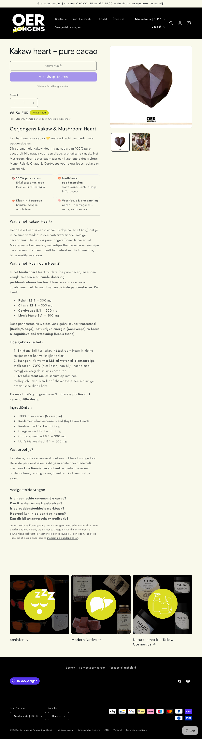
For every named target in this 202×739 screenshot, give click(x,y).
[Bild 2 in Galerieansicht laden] (141, 142)
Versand (30, 119)
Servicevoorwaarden (92, 668)
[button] (83, 19)
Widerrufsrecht (66, 730)
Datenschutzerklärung (89, 730)
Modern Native (84, 640)
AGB (107, 730)
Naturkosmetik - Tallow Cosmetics (153, 642)
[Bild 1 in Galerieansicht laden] (120, 142)
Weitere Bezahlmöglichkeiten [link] (53, 86)
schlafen (17, 640)
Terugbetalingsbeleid (122, 668)
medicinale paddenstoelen (73, 287)
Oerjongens (26, 730)
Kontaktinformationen (137, 730)
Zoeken (70, 668)
